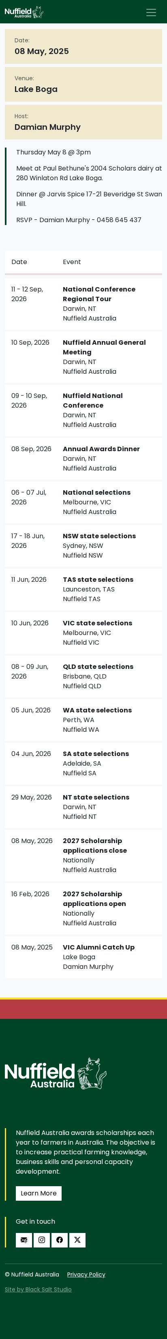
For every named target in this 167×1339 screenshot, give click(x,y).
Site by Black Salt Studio (38, 1289)
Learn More (39, 1193)
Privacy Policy (86, 1274)
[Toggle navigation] (151, 12)
